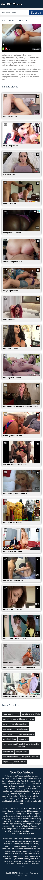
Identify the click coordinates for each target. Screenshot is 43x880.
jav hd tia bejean (9, 739)
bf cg (32, 719)
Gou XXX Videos (11, 4)
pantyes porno (21, 751)
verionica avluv (22, 729)
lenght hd (7, 762)
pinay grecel (8, 734)
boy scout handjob (9, 74)
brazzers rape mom (10, 756)
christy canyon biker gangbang (15, 724)
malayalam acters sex (30, 756)
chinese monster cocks (25, 734)
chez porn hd (26, 77)
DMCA (26, 875)
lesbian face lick (20, 762)
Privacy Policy (22, 873)
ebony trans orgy (9, 69)
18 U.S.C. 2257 (10, 873)
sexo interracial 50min (31, 714)
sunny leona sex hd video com (15, 719)
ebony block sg (23, 69)
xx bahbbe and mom (11, 714)
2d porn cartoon (31, 72)
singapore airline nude (11, 77)
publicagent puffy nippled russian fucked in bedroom (21, 745)
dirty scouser (8, 729)
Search (36, 12)
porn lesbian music (16, 72)
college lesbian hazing (27, 74)
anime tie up (8, 751)
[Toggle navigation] (39, 4)
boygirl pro (23, 739)
